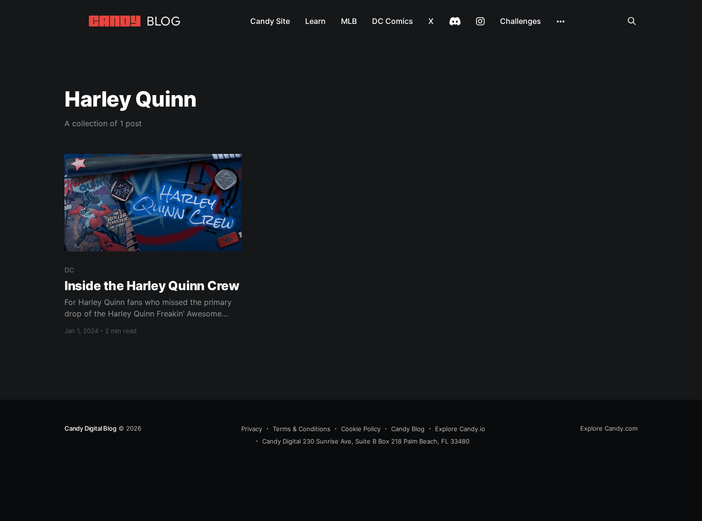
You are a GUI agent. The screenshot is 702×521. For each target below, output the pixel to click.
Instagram (480, 21)
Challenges (520, 21)
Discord (455, 21)
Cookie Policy (361, 429)
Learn (315, 21)
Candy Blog (408, 429)
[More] (560, 21)
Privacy (251, 429)
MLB (349, 21)
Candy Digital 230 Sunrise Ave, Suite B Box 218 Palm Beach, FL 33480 (365, 441)
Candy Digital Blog (90, 428)
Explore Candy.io (460, 429)
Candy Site (270, 21)
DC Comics (392, 21)
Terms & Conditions (301, 429)
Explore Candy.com (609, 428)
